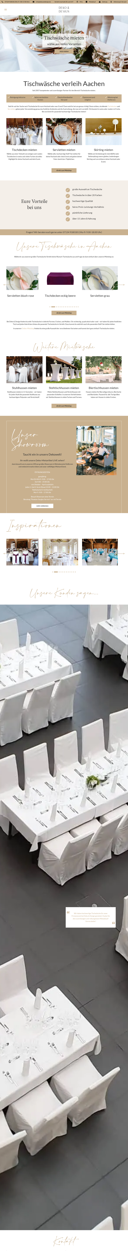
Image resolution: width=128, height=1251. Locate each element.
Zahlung (104, 2)
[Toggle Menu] (5, 9)
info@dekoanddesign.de (43, 2)
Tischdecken (112, 106)
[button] (120, 284)
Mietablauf (92, 2)
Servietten (11, 109)
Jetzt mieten (64, 51)
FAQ (81, 2)
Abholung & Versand (120, 2)
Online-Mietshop (28, 328)
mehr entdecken (42, 506)
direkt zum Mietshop (64, 170)
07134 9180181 (17, 2)
